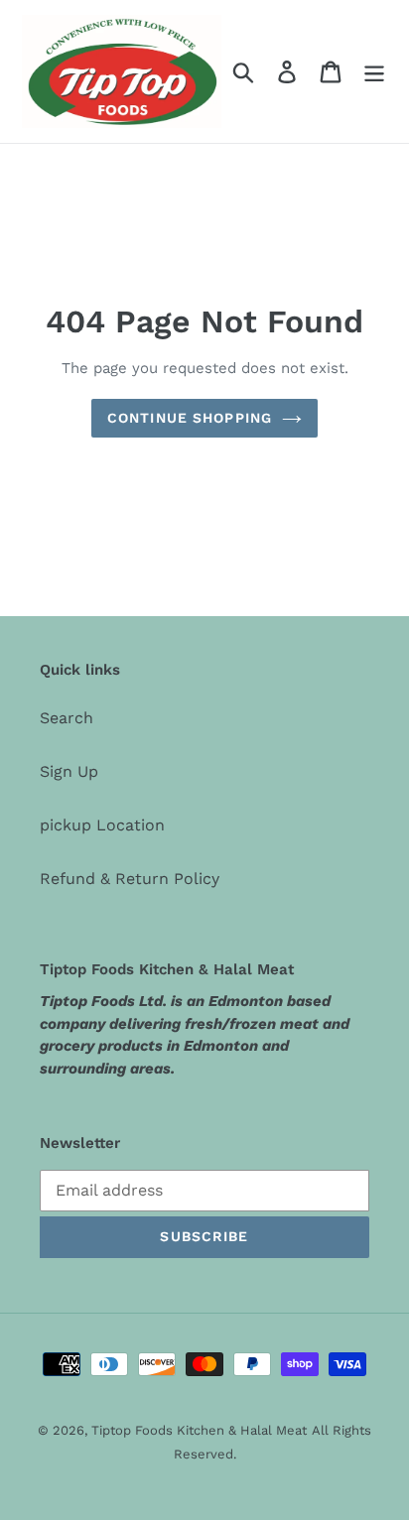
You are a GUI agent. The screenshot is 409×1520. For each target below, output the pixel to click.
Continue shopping (189, 418)
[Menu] (374, 72)
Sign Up (69, 771)
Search (66, 717)
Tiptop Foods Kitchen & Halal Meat (199, 1430)
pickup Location (102, 825)
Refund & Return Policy (129, 878)
